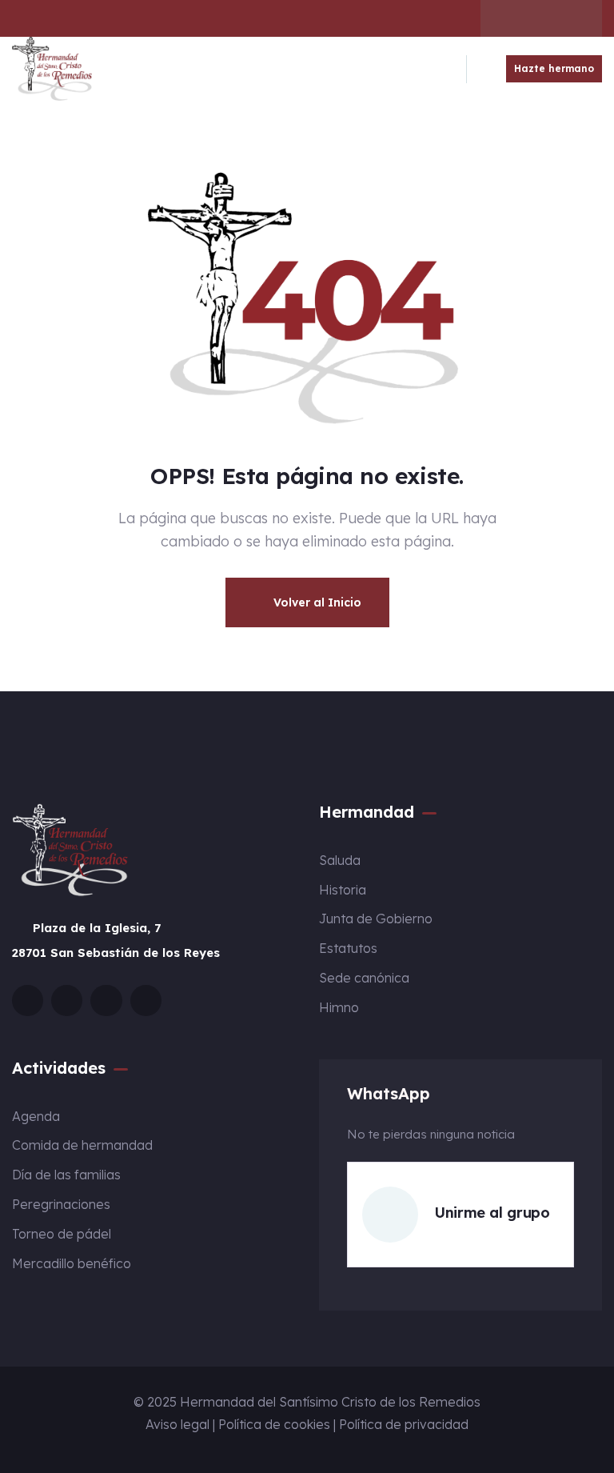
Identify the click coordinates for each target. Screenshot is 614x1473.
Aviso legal (177, 1424)
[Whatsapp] (572, 18)
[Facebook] (510, 18)
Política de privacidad (403, 1424)
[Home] (52, 69)
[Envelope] (27, 1000)
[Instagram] (541, 18)
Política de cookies (274, 1424)
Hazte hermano (554, 68)
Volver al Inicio (315, 602)
